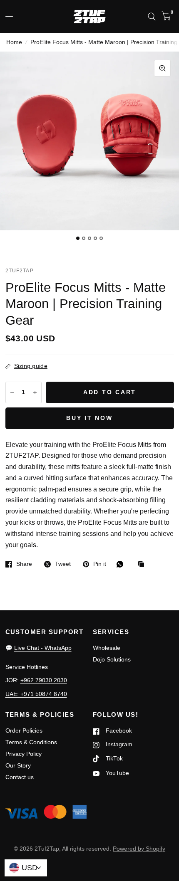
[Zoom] (162, 68)
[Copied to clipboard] (143, 565)
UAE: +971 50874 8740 (36, 694)
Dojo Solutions (112, 659)
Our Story (18, 766)
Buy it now (89, 418)
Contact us (19, 777)
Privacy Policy (23, 754)
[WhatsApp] (122, 564)
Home (14, 42)
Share (24, 564)
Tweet (63, 564)
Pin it (99, 564)
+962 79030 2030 (43, 680)
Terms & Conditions (31, 742)
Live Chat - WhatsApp (43, 648)
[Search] (152, 16)
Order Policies (23, 731)
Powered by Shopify (139, 849)
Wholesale (106, 648)
